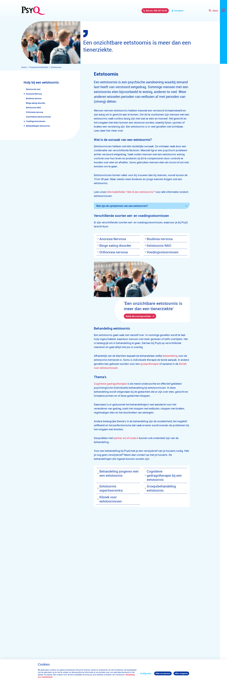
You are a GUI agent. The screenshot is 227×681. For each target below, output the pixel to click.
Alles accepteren (162, 673)
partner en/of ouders (126, 438)
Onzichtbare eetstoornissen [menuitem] (38, 116)
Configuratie (145, 673)
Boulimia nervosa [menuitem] (33, 98)
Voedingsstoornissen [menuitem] (35, 121)
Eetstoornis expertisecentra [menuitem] (111, 488)
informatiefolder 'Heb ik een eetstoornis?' (130, 192)
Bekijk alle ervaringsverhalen (138, 316)
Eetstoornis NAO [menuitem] (33, 107)
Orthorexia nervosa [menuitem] (34, 112)
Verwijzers (178, 10)
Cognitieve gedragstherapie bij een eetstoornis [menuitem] (164, 475)
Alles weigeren (181, 673)
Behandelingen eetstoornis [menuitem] (38, 125)
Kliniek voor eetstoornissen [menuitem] (110, 499)
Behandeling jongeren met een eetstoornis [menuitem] (118, 473)
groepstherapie (149, 363)
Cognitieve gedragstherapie (110, 383)
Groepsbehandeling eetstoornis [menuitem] (161, 488)
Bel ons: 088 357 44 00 (156, 10)
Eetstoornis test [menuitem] (33, 89)
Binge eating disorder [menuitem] (35, 103)
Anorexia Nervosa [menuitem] (34, 93)
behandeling (170, 355)
